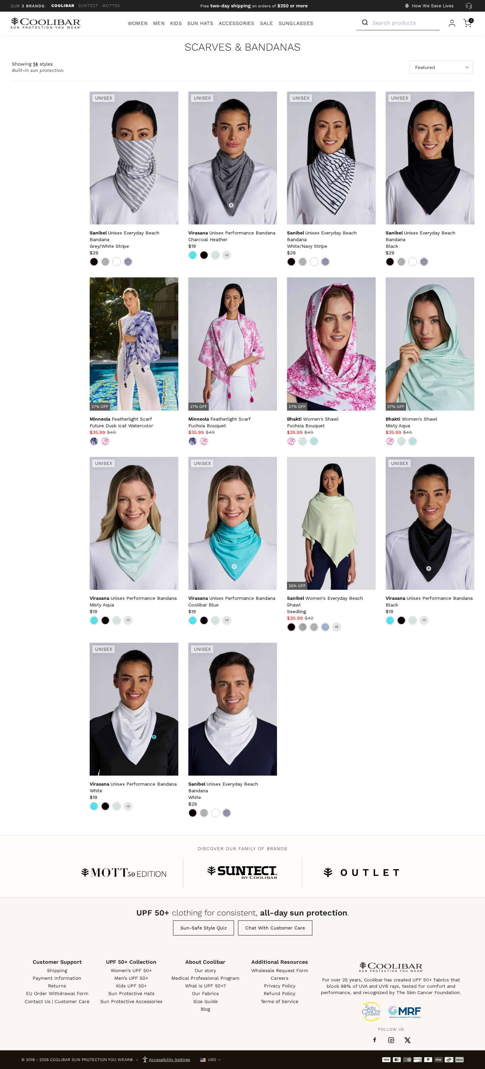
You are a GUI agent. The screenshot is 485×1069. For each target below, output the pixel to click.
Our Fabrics (205, 993)
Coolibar (62, 5)
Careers (279, 978)
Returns (57, 985)
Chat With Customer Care (275, 927)
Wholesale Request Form (279, 970)
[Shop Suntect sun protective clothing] (242, 873)
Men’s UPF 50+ (131, 978)
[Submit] (364, 22)
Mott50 (111, 5)
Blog (205, 1009)
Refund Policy (279, 993)
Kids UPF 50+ (131, 985)
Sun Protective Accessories (131, 1001)
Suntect (88, 5)
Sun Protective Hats (131, 993)
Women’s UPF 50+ (131, 970)
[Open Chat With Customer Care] (468, 6)
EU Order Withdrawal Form (57, 993)
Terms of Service (279, 1001)
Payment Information (57, 978)
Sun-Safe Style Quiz (203, 927)
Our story (205, 970)
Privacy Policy (279, 985)
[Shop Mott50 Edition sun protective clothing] (123, 873)
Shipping (57, 970)
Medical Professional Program (205, 978)
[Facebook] (374, 1040)
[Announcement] (254, 6)
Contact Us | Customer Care (57, 1001)
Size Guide (205, 1001)
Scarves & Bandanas (243, 47)
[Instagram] (391, 1040)
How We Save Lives (433, 5)
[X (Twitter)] (407, 1040)
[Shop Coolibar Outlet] (361, 873)
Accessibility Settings (169, 1059)
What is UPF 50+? (205, 985)
